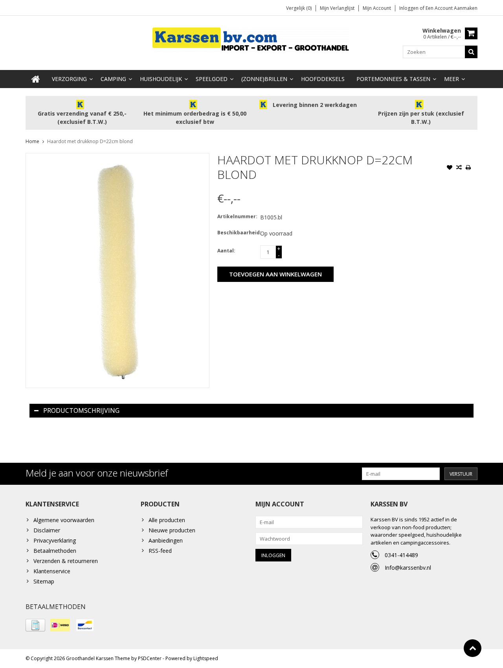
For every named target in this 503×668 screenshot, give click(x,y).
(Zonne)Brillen (264, 79)
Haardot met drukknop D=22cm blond (90, 141)
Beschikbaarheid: (237, 232)
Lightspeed (205, 658)
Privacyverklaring (54, 540)
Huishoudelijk (161, 79)
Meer (451, 79)
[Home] (36, 79)
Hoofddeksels (323, 79)
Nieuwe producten (172, 530)
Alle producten (167, 520)
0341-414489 (401, 555)
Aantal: (226, 250)
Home (32, 141)
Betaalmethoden (54, 550)
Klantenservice (51, 571)
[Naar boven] (472, 648)
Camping (113, 79)
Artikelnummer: (237, 216)
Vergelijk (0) (299, 8)
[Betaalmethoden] (35, 625)
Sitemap (43, 581)
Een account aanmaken (451, 8)
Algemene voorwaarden (63, 520)
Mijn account (377, 8)
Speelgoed (212, 79)
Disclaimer (46, 530)
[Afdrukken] (468, 168)
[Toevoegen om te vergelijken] (459, 168)
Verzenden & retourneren (65, 561)
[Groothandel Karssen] (251, 39)
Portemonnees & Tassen (393, 79)
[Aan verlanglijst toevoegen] (449, 168)
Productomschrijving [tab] (81, 410)
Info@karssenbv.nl (408, 567)
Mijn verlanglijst (337, 8)
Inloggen (409, 8)
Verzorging (69, 79)
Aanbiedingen (166, 540)
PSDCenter (150, 658)
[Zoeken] (471, 52)
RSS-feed (160, 550)
